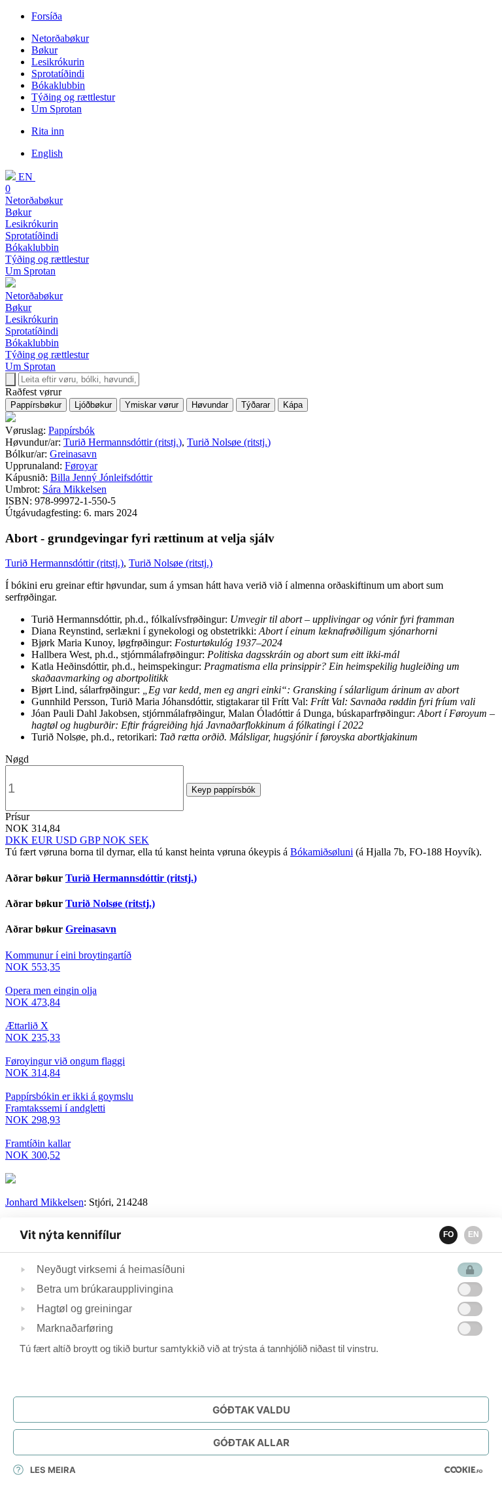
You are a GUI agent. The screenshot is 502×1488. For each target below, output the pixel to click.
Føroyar (81, 465)
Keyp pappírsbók (224, 790)
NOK (116, 840)
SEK (139, 840)
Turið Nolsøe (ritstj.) (229, 442)
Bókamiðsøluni (321, 851)
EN (473, 1234)
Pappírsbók (71, 430)
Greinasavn (73, 453)
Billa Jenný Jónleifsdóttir (101, 477)
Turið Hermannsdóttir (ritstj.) (122, 442)
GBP (91, 840)
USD (68, 840)
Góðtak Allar (251, 1442)
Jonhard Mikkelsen (44, 1202)
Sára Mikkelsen (74, 489)
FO (448, 1234)
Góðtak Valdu (251, 1410)
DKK (18, 840)
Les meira (53, 1469)
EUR (43, 840)
